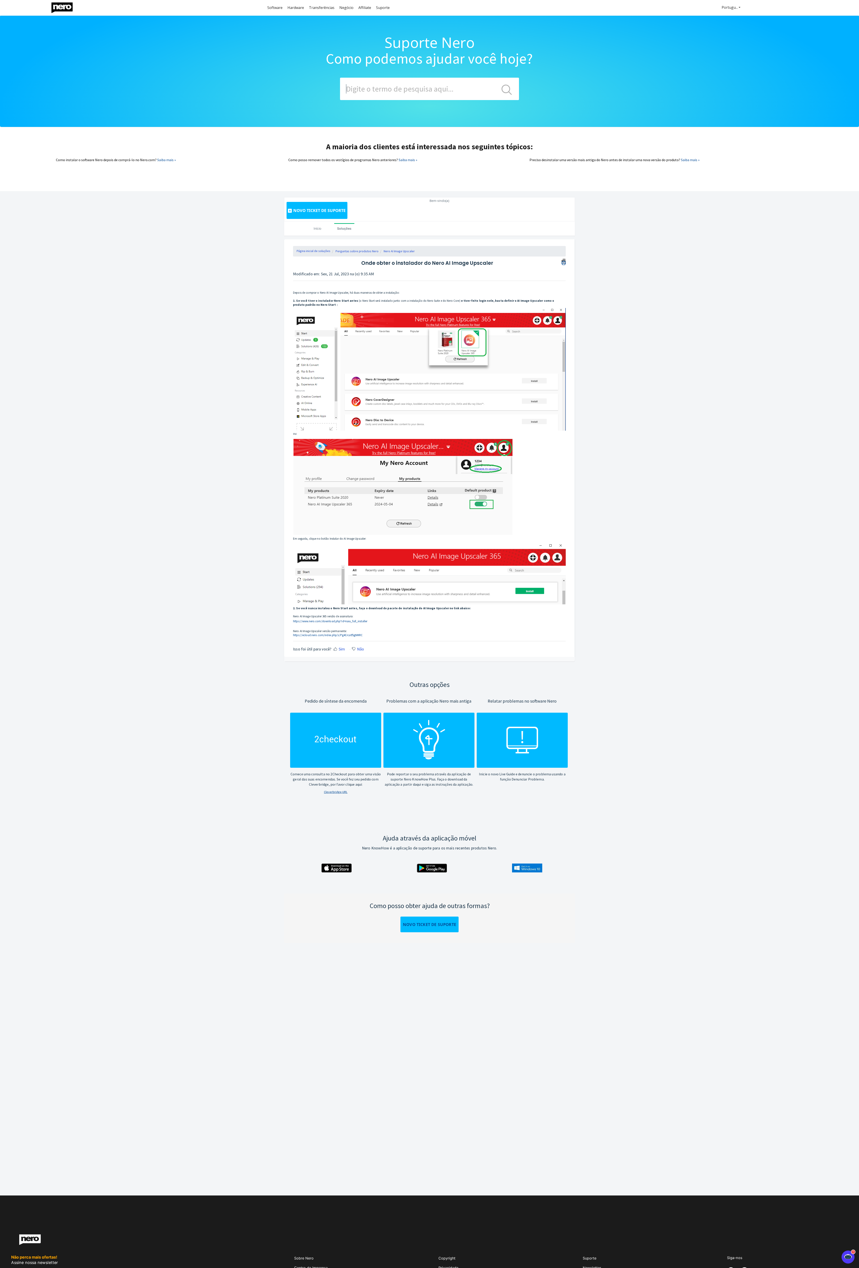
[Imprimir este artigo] (563, 261)
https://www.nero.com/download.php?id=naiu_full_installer (330, 621)
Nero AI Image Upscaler (399, 251)
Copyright (446, 1258)
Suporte (589, 1258)
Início (317, 228)
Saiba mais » (166, 160)
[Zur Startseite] (64, 6)
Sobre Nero (304, 1258)
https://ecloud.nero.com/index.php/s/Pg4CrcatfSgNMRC (328, 635)
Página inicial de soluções (313, 251)
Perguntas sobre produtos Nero (357, 251)
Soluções (344, 228)
